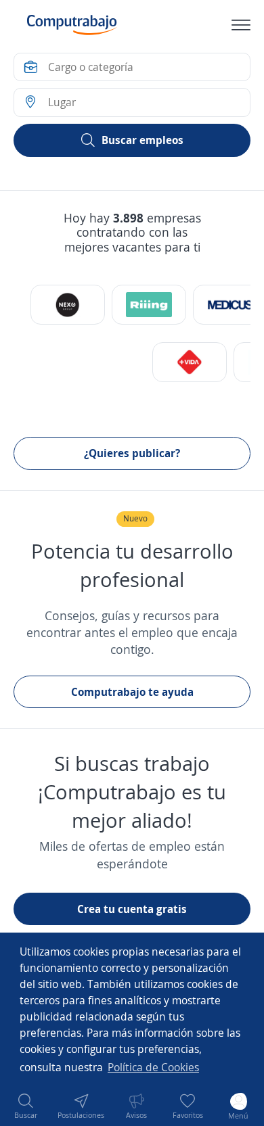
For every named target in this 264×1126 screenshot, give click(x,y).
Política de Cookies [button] (153, 1067)
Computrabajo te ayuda (132, 691)
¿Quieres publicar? (132, 453)
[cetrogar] (67, 304)
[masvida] (189, 362)
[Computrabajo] (72, 25)
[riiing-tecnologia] (148, 304)
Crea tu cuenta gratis (132, 908)
